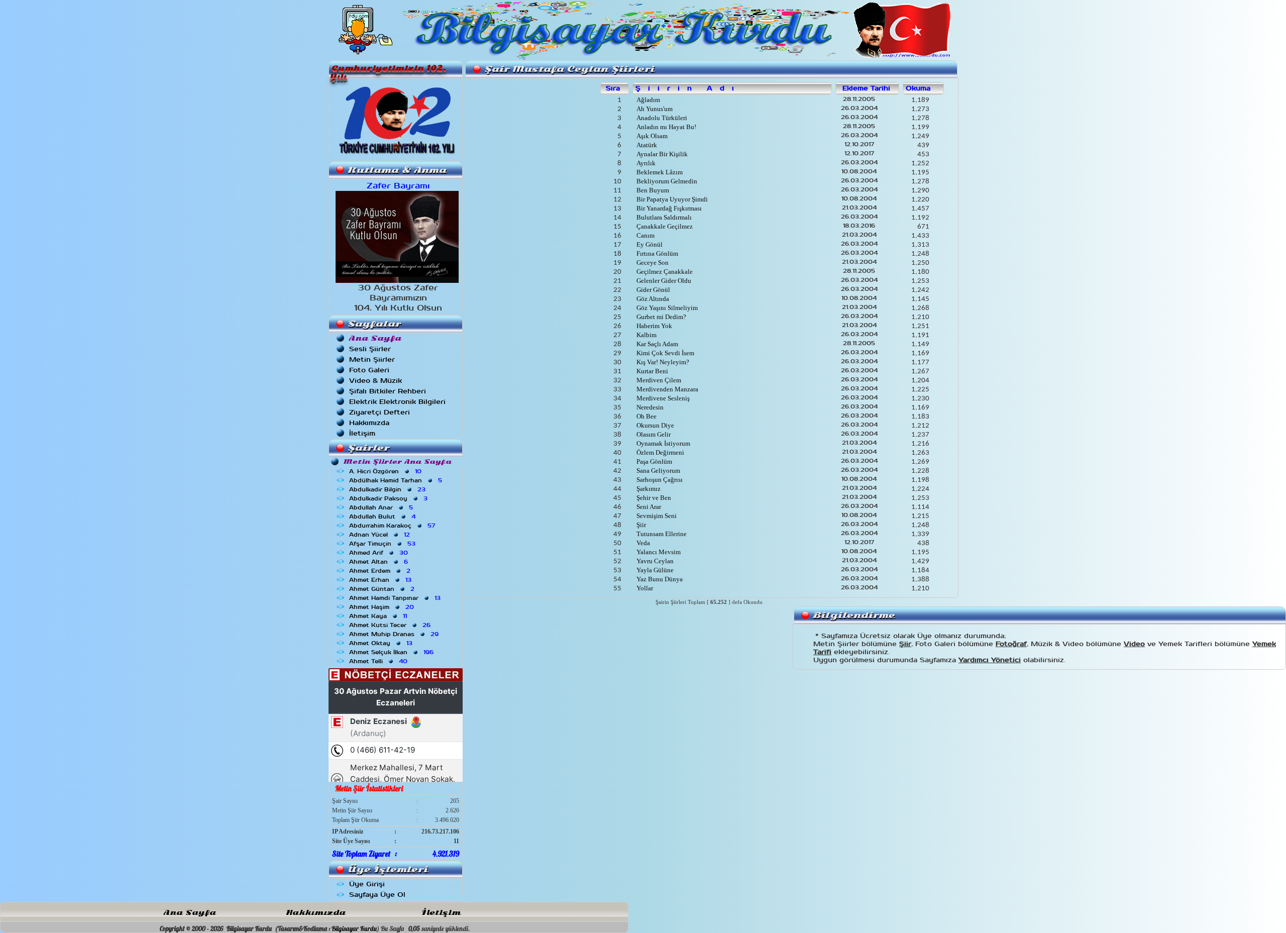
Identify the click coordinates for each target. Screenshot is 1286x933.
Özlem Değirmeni (659, 452)
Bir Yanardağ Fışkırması (668, 208)
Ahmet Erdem (380, 570)
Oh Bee (646, 416)
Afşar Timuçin (383, 543)
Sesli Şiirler (370, 349)
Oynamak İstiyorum (662, 443)
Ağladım (647, 99)
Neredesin (649, 407)
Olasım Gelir (653, 434)
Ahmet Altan (379, 561)
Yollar (644, 588)
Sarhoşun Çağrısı (659, 479)
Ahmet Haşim (382, 606)
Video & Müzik (375, 380)
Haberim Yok (653, 326)
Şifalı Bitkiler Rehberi (387, 391)
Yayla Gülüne (654, 570)
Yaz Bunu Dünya (659, 579)
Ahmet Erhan (381, 579)
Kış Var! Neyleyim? (662, 362)
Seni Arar (648, 506)
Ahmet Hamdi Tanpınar (396, 597)
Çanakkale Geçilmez (664, 226)
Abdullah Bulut (383, 516)
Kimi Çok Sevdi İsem (664, 353)
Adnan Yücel (380, 534)
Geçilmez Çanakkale (664, 271)
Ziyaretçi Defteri (379, 412)
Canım (645, 235)
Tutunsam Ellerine (661, 534)
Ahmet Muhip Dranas (395, 634)
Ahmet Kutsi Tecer (391, 625)
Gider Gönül (652, 289)
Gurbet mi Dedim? (660, 317)
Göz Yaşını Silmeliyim (666, 308)
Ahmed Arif (379, 552)
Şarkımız (648, 488)
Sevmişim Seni (656, 516)
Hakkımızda (369, 423)
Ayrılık (645, 163)
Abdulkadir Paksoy (389, 498)
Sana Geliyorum (657, 470)
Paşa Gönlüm (653, 461)
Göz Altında (652, 298)
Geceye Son (652, 262)
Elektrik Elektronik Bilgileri (397, 401)
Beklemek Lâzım (659, 172)
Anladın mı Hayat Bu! (665, 127)
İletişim (362, 433)
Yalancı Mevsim (658, 552)
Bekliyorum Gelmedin (666, 181)
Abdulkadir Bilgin (388, 489)
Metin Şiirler (372, 359)
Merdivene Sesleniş (662, 398)
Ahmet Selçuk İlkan (392, 652)
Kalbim (646, 335)
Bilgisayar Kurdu (354, 928)
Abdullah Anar (382, 507)
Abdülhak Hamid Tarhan (396, 480)
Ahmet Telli (379, 661)
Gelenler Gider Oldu (663, 280)
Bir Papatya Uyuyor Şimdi (671, 199)
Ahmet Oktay (381, 643)
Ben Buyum (652, 190)
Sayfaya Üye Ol (377, 894)
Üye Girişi (367, 884)
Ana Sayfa (190, 912)
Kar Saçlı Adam (656, 344)
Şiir (640, 525)
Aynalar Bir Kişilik (661, 154)
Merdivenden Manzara (666, 389)
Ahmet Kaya (379, 615)
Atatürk (646, 145)
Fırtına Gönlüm (656, 253)
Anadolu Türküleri (661, 118)
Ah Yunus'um (654, 109)
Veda (642, 543)
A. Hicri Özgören (386, 471)
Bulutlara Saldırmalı (663, 217)
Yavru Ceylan (654, 561)
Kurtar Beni (651, 371)
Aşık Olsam (651, 136)
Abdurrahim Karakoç (393, 525)
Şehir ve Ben (653, 497)
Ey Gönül (649, 244)
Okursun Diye (654, 425)
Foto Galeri (369, 370)
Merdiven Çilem (658, 380)
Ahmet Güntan (382, 588)
